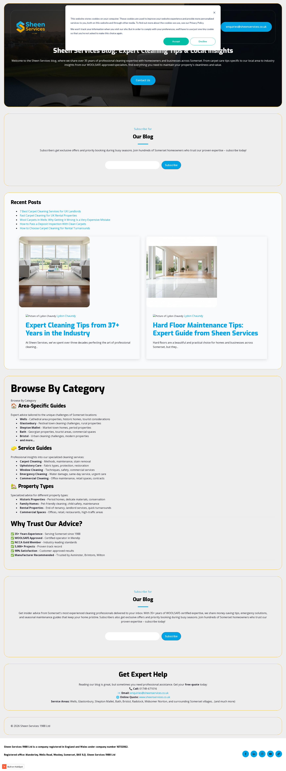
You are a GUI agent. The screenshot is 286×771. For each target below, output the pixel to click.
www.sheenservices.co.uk (154, 697)
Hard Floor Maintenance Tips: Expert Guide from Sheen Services (205, 329)
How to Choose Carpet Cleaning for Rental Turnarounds (55, 228)
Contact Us (143, 80)
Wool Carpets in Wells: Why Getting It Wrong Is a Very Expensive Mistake (65, 220)
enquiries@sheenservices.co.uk (246, 27)
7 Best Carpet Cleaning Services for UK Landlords (50, 211)
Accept (176, 41)
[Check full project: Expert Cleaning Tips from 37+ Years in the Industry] (54, 272)
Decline (203, 41)
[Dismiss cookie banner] (214, 12)
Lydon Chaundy (66, 316)
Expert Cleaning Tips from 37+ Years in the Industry (72, 329)
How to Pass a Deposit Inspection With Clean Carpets (53, 224)
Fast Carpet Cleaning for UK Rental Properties (48, 215)
